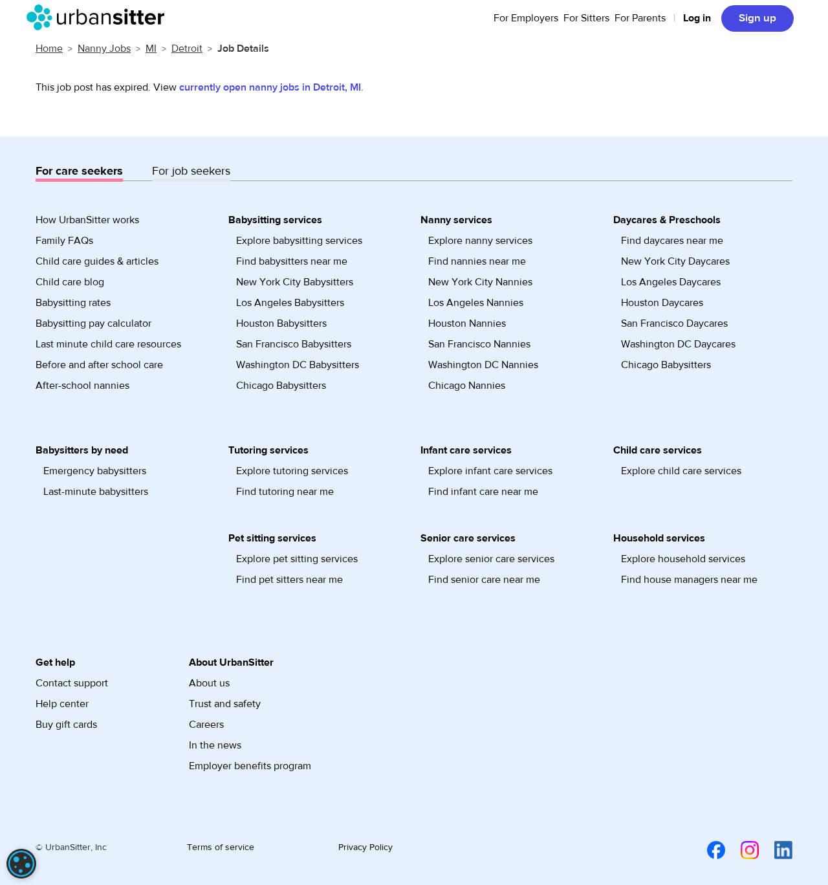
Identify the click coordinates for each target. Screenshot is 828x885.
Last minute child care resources (108, 344)
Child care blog (70, 282)
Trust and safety (225, 703)
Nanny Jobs (104, 48)
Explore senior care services (491, 558)
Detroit (186, 48)
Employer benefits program (250, 765)
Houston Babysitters (281, 323)
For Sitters (586, 18)
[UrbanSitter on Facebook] (708, 849)
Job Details (243, 48)
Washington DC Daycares (678, 344)
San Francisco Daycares (674, 323)
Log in (697, 18)
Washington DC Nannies (483, 364)
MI (151, 48)
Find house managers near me (689, 579)
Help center (62, 703)
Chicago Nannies (466, 385)
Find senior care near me (484, 579)
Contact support (72, 683)
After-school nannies (82, 385)
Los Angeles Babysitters (290, 302)
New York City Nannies (480, 282)
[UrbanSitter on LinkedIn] (775, 849)
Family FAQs (64, 240)
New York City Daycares (675, 261)
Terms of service (220, 847)
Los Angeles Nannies (475, 302)
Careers (206, 724)
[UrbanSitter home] (99, 17)
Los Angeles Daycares (671, 282)
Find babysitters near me (291, 261)
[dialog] (21, 864)
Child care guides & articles (97, 261)
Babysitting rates (73, 302)
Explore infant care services (490, 470)
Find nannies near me (477, 261)
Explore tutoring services (292, 470)
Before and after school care (99, 364)
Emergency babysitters (94, 470)
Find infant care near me (483, 491)
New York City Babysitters (294, 282)
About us (209, 683)
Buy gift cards (66, 724)
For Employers (526, 18)
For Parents (640, 18)
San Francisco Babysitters (293, 344)
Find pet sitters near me (289, 579)
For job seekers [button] (191, 171)
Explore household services (683, 558)
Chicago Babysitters (281, 385)
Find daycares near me (672, 240)
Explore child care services (681, 470)
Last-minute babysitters (95, 491)
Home (49, 48)
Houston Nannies (467, 323)
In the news (215, 745)
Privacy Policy (365, 847)
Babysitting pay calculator (93, 323)
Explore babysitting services (299, 240)
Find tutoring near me (285, 491)
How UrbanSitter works (87, 219)
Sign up (757, 18)
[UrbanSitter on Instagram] (742, 849)
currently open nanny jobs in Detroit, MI (270, 87)
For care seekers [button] (79, 171)
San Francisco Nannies (479, 344)
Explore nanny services (480, 240)
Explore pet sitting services (297, 558)
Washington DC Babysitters (297, 364)
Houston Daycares (662, 302)
